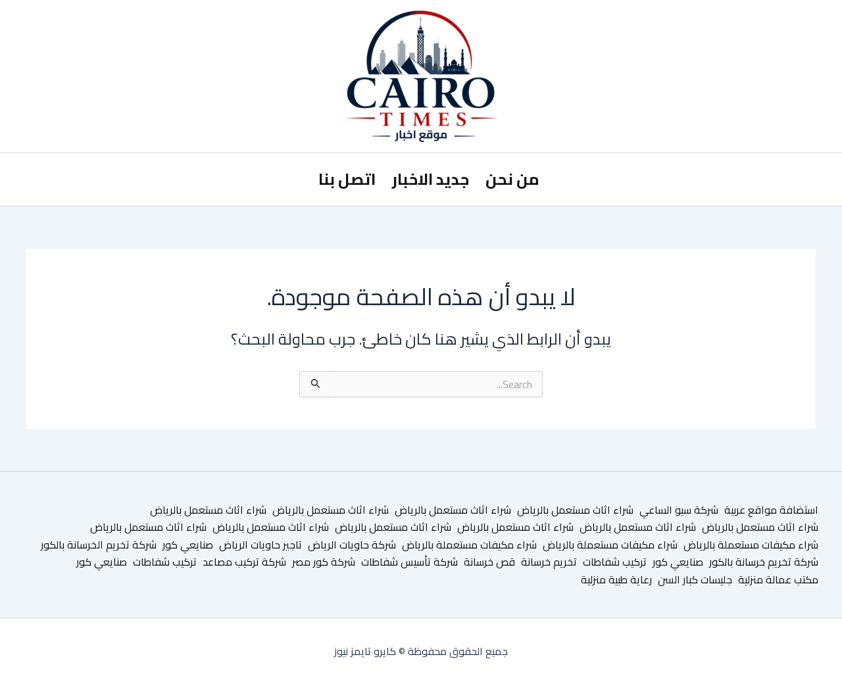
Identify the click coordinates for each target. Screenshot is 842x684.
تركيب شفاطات (615, 561)
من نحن (512, 179)
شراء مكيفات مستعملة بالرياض (750, 544)
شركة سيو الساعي (678, 509)
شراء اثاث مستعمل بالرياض (575, 509)
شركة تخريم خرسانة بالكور (763, 561)
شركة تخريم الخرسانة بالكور (99, 544)
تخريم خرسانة (549, 561)
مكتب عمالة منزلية (778, 579)
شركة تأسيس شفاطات (409, 561)
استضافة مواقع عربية (771, 509)
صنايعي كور (187, 544)
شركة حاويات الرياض (352, 544)
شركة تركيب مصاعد (244, 561)
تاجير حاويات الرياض (260, 544)
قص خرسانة (489, 561)
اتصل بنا (347, 179)
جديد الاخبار (430, 179)
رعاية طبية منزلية (616, 579)
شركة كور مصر (323, 561)
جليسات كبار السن (695, 579)
